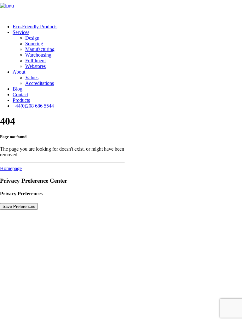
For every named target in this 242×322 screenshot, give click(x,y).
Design (32, 38)
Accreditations (39, 83)
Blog (17, 89)
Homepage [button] (11, 168)
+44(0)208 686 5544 (33, 105)
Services (21, 32)
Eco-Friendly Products (35, 26)
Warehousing (38, 55)
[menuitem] (127, 27)
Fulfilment (35, 60)
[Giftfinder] (121, 9)
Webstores (35, 66)
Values (31, 77)
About (19, 72)
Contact (20, 94)
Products (21, 100)
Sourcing (34, 43)
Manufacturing (40, 49)
